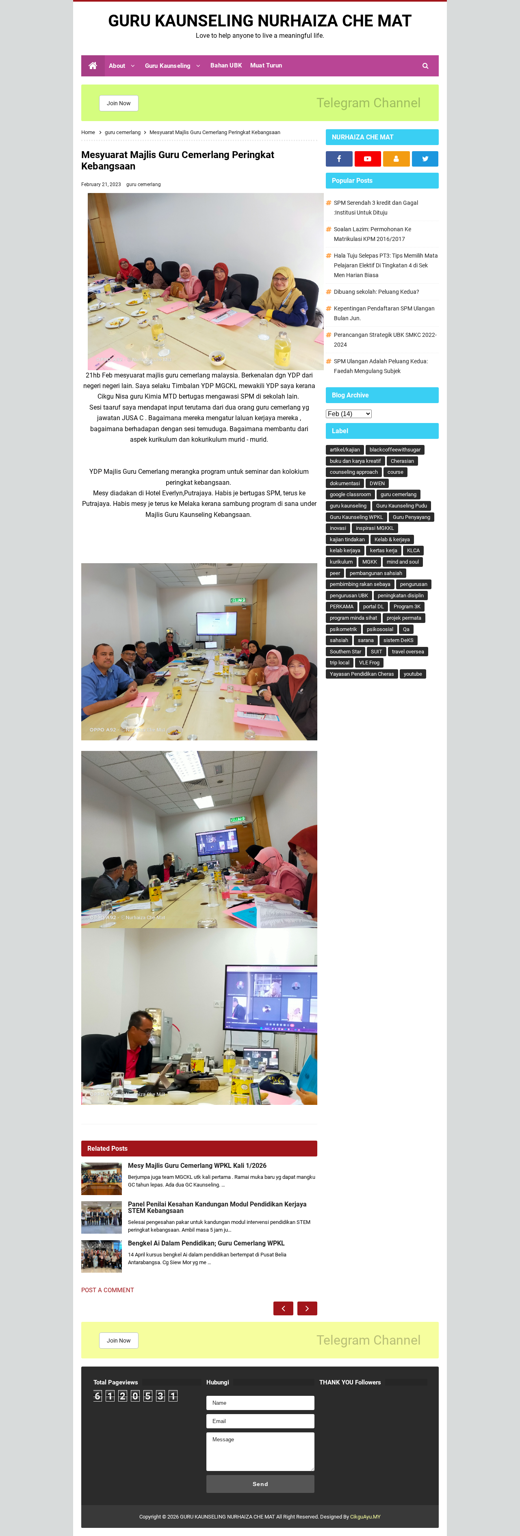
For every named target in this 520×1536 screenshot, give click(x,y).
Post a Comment (107, 1290)
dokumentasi (345, 483)
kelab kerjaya (345, 550)
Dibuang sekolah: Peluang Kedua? (376, 292)
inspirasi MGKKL (375, 528)
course (395, 472)
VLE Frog (369, 663)
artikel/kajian (345, 450)
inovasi (338, 528)
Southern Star (345, 652)
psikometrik (343, 629)
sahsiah (339, 640)
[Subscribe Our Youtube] (368, 159)
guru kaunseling (348, 506)
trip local (339, 663)
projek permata (404, 618)
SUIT (376, 652)
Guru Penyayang (411, 517)
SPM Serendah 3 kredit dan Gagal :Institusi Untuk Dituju (376, 208)
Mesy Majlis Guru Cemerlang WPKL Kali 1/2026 (197, 1166)
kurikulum (341, 562)
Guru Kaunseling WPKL (356, 517)
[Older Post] (307, 1308)
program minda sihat (353, 618)
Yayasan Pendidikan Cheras (362, 674)
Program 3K (407, 606)
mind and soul (403, 562)
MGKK (369, 562)
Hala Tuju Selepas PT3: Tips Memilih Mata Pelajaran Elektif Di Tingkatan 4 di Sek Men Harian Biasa (386, 265)
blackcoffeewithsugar (395, 450)
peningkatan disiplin (401, 595)
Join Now (119, 103)
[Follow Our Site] (396, 159)
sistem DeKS (399, 640)
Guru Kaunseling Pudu (401, 506)
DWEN (377, 483)
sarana (366, 640)
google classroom (350, 494)
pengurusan (413, 584)
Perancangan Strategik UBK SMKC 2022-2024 (385, 340)
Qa (406, 629)
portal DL (373, 606)
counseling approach (354, 472)
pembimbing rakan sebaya (360, 584)
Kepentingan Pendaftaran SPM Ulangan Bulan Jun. (384, 313)
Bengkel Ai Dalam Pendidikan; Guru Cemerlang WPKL (206, 1243)
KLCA (413, 550)
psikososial (380, 629)
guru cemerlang (143, 184)
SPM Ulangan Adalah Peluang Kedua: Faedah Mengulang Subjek (381, 366)
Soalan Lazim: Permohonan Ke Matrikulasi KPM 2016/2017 (372, 234)
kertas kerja (383, 550)
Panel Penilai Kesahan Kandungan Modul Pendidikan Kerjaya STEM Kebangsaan (217, 1207)
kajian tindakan (347, 539)
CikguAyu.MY (365, 1517)
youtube (413, 674)
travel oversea (408, 652)
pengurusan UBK (349, 595)
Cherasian (402, 461)
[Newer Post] (283, 1308)
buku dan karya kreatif (355, 461)
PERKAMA (341, 606)
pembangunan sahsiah (376, 573)
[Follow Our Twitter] (425, 159)
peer (335, 573)
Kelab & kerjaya (392, 539)
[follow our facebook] (339, 159)
